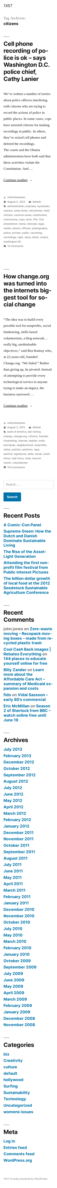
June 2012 (13, 794)
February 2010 (17, 947)
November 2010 (18, 916)
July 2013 (12, 749)
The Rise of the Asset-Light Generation (25, 554)
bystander (43, 206)
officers (26, 228)
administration (15, 206)
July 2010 (12, 928)
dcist (29, 219)
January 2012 (16, 826)
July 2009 (13, 973)
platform (27, 449)
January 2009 (16, 1012)
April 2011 (13, 883)
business (31, 206)
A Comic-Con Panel (22, 525)
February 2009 (17, 1005)
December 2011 (18, 832)
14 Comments (15, 246)
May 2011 (12, 877)
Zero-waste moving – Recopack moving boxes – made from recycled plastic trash (28, 635)
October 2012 (16, 768)
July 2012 (12, 787)
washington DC (12, 241)
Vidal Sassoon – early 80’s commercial (25, 697)
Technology (14, 1099)
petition (16, 449)
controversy (10, 219)
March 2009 (15, 999)
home (22, 223)
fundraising (10, 440)
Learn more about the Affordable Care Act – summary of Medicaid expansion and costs (28, 679)
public (25, 232)
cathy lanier (20, 210)
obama (16, 228)
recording (36, 232)
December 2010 (18, 909)
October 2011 (16, 845)
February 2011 (17, 896)
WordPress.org (17, 1160)
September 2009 (19, 967)
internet (22, 440)
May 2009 (13, 986)
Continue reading (18, 180)
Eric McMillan (16, 706)
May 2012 (12, 800)
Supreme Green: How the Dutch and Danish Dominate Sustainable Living (27, 538)
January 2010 (16, 954)
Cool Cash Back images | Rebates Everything (27, 651)
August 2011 (15, 858)
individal (32, 223)
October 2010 (16, 922)
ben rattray (34, 431)
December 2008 (19, 1018)
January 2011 (16, 903)
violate (44, 237)
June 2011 (13, 871)
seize (28, 237)
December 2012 (18, 762)
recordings (9, 237)
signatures (20, 453)
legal (41, 223)
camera (7, 210)
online (6, 449)
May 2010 (12, 935)
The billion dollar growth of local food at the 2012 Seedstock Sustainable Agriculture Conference (26, 585)
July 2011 (12, 864)
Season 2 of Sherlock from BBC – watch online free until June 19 (27, 713)
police (7, 232)
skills (31, 453)
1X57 (7, 5)
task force (18, 458)
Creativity (13, 1060)
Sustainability (16, 1092)
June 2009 (13, 980)
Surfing (10, 1086)
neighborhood (25, 445)
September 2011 (19, 851)
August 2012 (15, 781)
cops (22, 219)
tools (28, 458)
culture (10, 1067)
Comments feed (19, 1153)
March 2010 (14, 941)
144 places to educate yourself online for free (25, 661)
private (16, 232)
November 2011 (18, 839)
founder (43, 436)
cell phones (35, 210)
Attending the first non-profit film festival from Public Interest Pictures (26, 567)
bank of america (16, 431)
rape (36, 449)
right (20, 237)
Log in (9, 1141)
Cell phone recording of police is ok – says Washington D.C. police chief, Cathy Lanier (26, 61)
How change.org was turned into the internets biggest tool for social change (27, 290)
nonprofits (40, 445)
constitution (40, 215)
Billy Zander (14, 669)
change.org (20, 436)
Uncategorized (17, 1105)
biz (6, 1054)
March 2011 (14, 890)
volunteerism (20, 462)
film (35, 219)
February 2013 (17, 755)
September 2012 (19, 775)
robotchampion (16, 197)
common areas (22, 215)
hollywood (13, 1079)
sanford (8, 453)
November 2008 (19, 1024)
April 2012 (13, 807)
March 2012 (14, 813)
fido (7, 694)
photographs (39, 228)
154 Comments (16, 467)
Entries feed (15, 1147)
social (38, 453)
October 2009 (17, 960)
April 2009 (13, 992)
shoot (35, 237)
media (7, 228)
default (36, 201)
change (7, 436)
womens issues (18, 1111)
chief (46, 210)
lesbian (33, 440)
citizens (8, 215)
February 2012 (17, 819)
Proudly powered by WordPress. (29, 1178)
